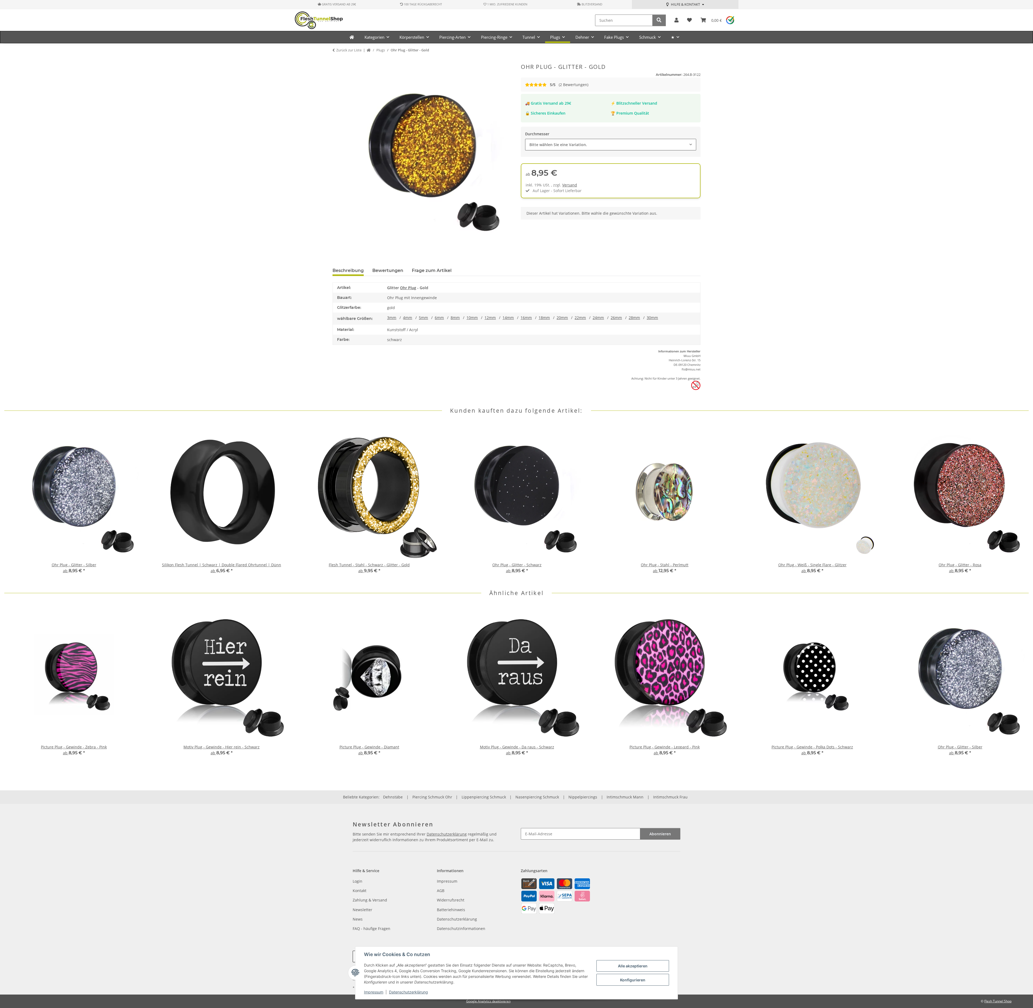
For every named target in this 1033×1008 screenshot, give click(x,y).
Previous (13, 502)
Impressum (373, 992)
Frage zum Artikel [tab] (432, 270)
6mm (439, 317)
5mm (423, 317)
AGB (440, 890)
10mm (472, 317)
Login (357, 881)
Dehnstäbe (393, 797)
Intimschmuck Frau (670, 797)
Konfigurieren (632, 980)
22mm (580, 317)
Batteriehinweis (451, 909)
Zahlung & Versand (370, 900)
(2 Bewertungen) (569, 84)
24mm (598, 317)
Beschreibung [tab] (348, 270)
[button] (676, 20)
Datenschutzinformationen (461, 928)
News (358, 919)
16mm (526, 317)
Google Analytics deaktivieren (488, 1001)
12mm (490, 317)
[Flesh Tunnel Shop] (351, 37)
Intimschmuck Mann (625, 797)
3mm (391, 317)
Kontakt (359, 890)
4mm (407, 317)
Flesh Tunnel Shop (997, 1001)
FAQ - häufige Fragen (371, 928)
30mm (652, 317)
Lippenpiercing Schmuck (484, 797)
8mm (455, 317)
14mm (508, 317)
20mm (562, 317)
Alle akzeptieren (633, 966)
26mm (616, 317)
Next (1020, 502)
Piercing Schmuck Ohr (432, 797)
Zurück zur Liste (349, 50)
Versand (569, 185)
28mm (634, 317)
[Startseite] (369, 50)
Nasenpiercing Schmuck (537, 797)
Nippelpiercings (582, 797)
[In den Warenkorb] (336, 60)
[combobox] (610, 144)
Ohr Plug (408, 287)
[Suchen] (659, 20)
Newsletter (362, 909)
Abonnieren (660, 833)
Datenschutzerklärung (408, 992)
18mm (544, 317)
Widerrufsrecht (450, 900)
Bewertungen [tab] (387, 270)
